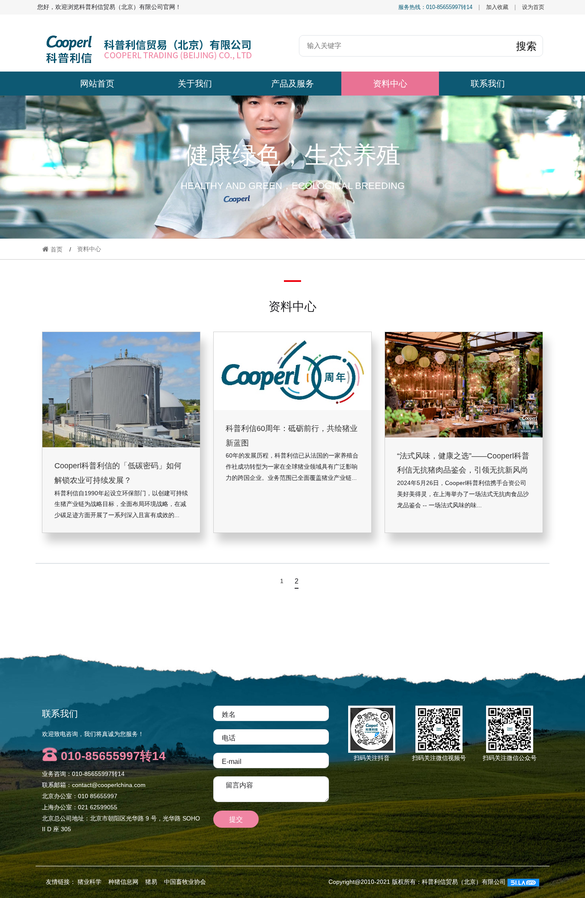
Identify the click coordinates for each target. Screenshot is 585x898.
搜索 (526, 46)
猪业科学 (89, 881)
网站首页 (97, 83)
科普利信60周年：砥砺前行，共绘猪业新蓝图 (292, 435)
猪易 (151, 881)
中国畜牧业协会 (185, 881)
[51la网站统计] (523, 881)
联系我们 (488, 83)
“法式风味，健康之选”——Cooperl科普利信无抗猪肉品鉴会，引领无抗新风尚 (463, 462)
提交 (236, 819)
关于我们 (195, 83)
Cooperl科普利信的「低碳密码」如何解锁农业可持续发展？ (118, 473)
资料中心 (390, 83)
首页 (56, 249)
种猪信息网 (123, 881)
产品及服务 (292, 83)
